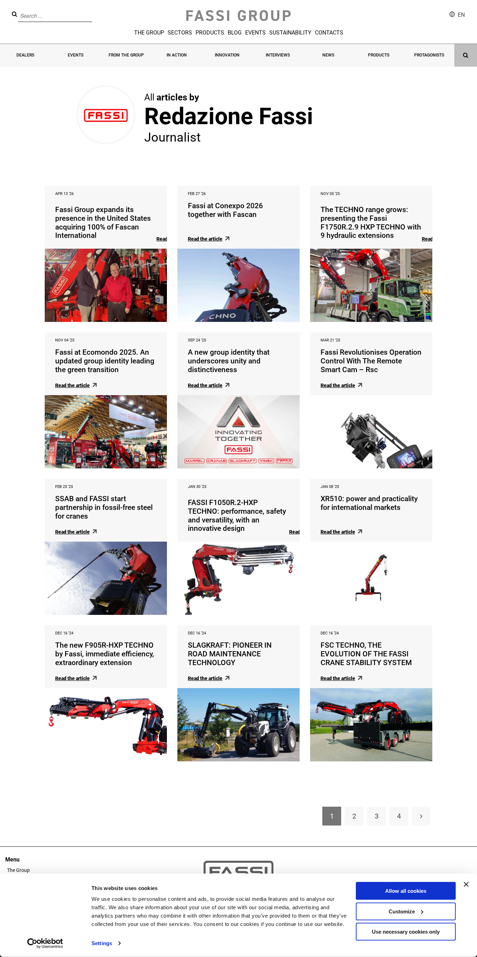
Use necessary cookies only (406, 932)
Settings (101, 943)
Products (210, 32)
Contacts (329, 32)
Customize (402, 911)
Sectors (180, 32)
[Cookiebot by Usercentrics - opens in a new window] (45, 943)
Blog (235, 32)
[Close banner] (466, 884)
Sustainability (290, 32)
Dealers (25, 55)
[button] (94, 10)
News (328, 55)
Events (255, 32)
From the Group (126, 55)
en (461, 15)
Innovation (227, 55)
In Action (177, 55)
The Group (149, 32)
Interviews (278, 55)
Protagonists (429, 55)
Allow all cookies (405, 891)
